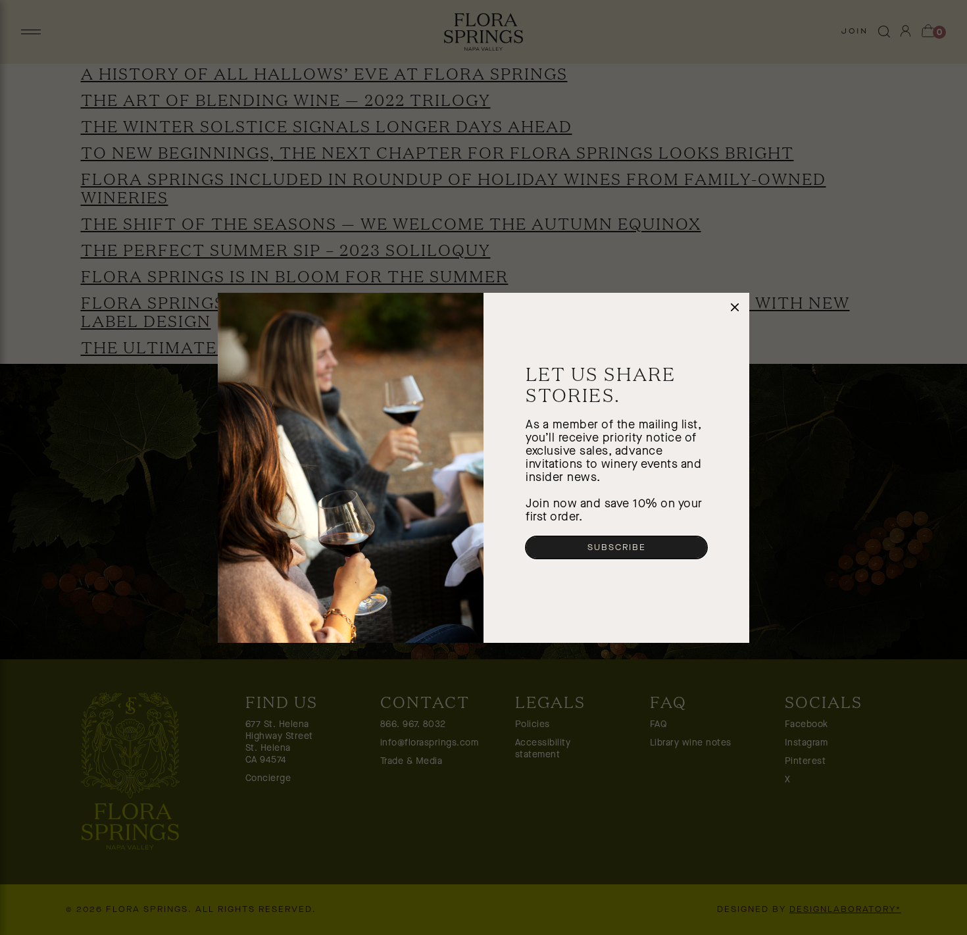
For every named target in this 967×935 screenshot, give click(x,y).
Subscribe (616, 547)
